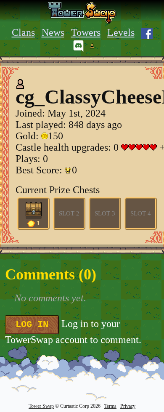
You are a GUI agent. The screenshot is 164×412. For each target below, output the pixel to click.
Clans (23, 32)
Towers (86, 32)
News (53, 32)
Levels (121, 32)
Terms (110, 406)
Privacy (127, 406)
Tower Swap (41, 406)
